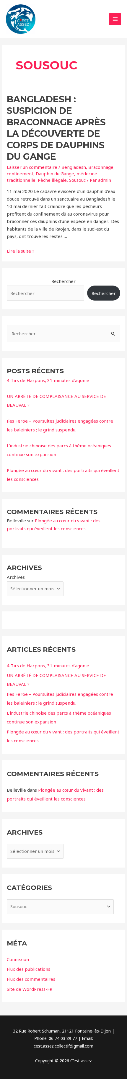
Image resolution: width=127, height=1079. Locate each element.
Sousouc (77, 180)
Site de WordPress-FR (29, 989)
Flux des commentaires (31, 979)
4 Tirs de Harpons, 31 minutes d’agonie (48, 380)
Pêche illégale (52, 180)
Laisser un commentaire (32, 167)
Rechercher (63, 281)
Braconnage (100, 167)
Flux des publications (28, 969)
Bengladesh (73, 167)
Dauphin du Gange (55, 173)
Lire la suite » (21, 251)
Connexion (18, 959)
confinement (20, 173)
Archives (16, 577)
